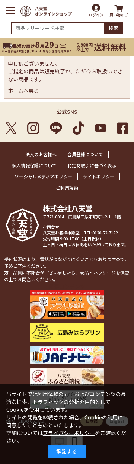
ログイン (96, 14)
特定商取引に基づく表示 (92, 165)
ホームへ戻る (23, 90)
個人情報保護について (34, 165)
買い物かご (118, 14)
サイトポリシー (98, 176)
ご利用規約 (67, 187)
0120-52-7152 (105, 233)
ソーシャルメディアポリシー (43, 176)
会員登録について (85, 154)
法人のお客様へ (41, 154)
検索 (113, 28)
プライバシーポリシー (69, 433)
